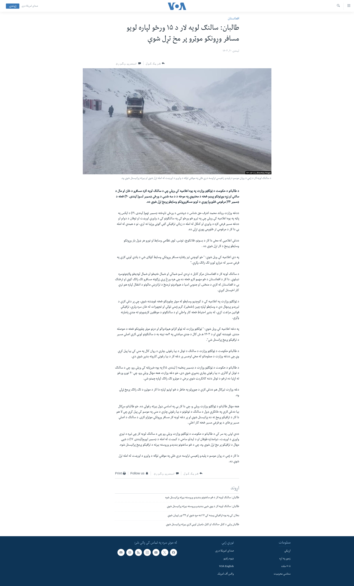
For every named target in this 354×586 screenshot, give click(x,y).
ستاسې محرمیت (282, 574)
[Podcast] (129, 552)
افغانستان (233, 19)
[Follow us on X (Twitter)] (164, 552)
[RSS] (138, 552)
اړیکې (287, 551)
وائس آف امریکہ (225, 574)
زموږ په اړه (285, 558)
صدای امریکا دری (30, 6)
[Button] (155, 63)
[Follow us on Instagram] (147, 552)
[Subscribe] (120, 552)
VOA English (226, 566)
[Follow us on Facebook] (173, 552)
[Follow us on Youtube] (155, 552)
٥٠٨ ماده (286, 566)
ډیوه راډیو (228, 558)
